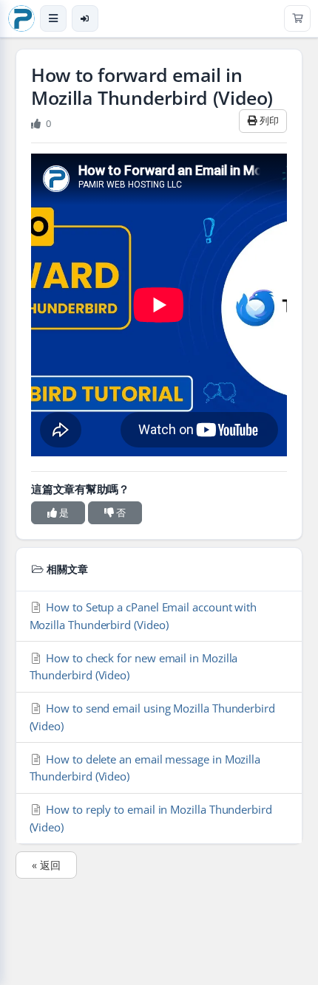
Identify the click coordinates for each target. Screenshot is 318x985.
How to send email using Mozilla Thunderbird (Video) (152, 716)
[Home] (21, 18)
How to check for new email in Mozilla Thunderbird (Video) (134, 666)
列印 (268, 120)
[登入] (85, 18)
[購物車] (297, 18)
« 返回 (46, 865)
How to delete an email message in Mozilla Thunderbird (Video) (145, 767)
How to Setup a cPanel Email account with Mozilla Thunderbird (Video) (143, 615)
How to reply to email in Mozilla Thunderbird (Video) (151, 818)
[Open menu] (53, 18)
